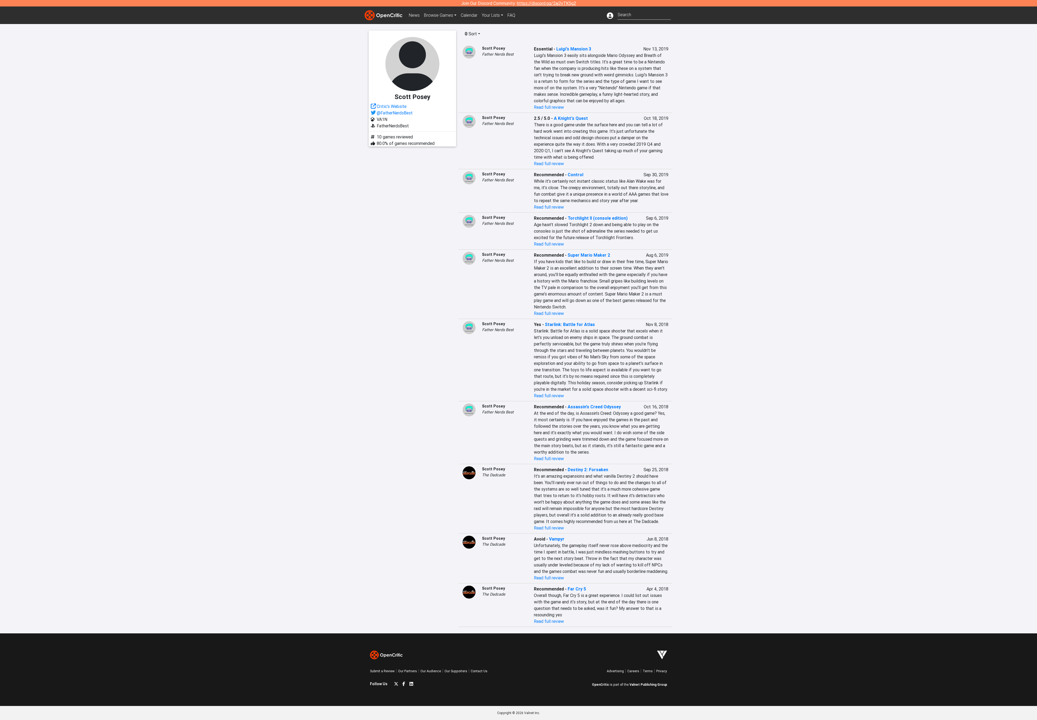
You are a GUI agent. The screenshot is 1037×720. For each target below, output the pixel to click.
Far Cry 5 (577, 589)
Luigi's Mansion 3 (573, 49)
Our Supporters (456, 671)
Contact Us (479, 671)
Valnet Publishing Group (648, 684)
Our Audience (430, 671)
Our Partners (407, 671)
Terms (648, 671)
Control (575, 174)
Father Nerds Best (498, 54)
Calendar (469, 15)
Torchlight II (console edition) (598, 218)
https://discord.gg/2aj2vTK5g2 (546, 3)
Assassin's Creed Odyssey (594, 406)
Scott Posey (493, 48)
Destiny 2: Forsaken (588, 469)
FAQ (511, 15)
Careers (633, 671)
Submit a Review (382, 671)
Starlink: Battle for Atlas (570, 324)
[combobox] (644, 14)
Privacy (661, 671)
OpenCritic (600, 684)
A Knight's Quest (571, 118)
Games (438, 15)
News (414, 15)
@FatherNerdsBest (395, 113)
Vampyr (556, 539)
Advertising (615, 671)
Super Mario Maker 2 (589, 255)
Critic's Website (391, 106)
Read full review (549, 107)
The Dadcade (493, 475)
